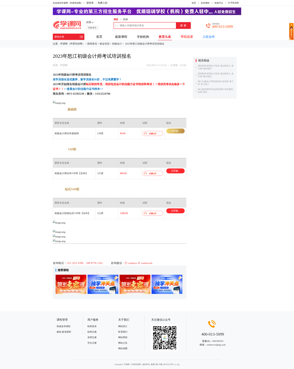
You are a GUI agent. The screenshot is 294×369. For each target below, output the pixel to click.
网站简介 (122, 326)
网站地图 (122, 348)
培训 (83, 74)
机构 (125, 19)
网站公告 (122, 343)
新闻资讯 (92, 43)
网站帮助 (122, 337)
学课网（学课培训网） (72, 43)
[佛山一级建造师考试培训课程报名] (71, 284)
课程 (116, 19)
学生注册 (92, 343)
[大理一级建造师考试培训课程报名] (167, 284)
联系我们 (122, 332)
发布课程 (205, 3)
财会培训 (104, 43)
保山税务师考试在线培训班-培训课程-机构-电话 (216, 90)
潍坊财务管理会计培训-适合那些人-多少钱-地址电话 (216, 67)
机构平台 (219, 3)
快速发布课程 (63, 326)
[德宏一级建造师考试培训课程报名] (135, 284)
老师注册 (92, 337)
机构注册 (92, 332)
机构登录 (92, 326)
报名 (88, 74)
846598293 (217, 341)
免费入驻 (102, 3)
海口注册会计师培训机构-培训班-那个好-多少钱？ (216, 82)
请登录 (90, 3)
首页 (194, 3)
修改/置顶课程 (64, 332)
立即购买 (174, 131)
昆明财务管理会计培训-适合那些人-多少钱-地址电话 (216, 75)
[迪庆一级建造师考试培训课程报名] (103, 284)
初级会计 (117, 43)
